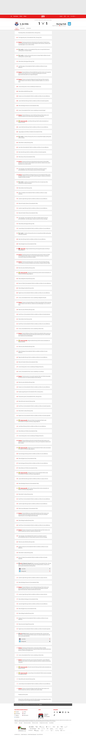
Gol (21, 563)
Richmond (65, 728)
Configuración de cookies (43, 722)
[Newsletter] (65, 16)
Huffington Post (32, 728)
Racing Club (23, 571)
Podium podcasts (36, 730)
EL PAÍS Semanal (51, 728)
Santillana (41, 726)
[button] (22, 730)
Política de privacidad (27, 722)
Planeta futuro (56, 728)
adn (61, 726)
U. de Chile (23, 568)
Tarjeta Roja (22, 248)
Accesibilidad (51, 722)
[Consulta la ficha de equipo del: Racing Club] (20, 571)
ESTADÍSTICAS (28, 28)
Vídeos (25, 16)
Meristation (57, 730)
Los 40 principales (36, 726)
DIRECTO (16, 28)
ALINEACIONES (22, 28)
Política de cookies (35, 722)
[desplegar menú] (11, 16)
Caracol (66, 726)
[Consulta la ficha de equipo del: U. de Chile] (20, 569)
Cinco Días (43, 728)
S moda (47, 730)
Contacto (15, 722)
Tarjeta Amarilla (23, 121)
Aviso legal (20, 722)
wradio (39, 728)
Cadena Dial (47, 728)
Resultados (16, 16)
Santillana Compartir (48, 726)
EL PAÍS (31, 726)
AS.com (58, 726)
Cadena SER (53, 726)
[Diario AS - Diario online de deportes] (43, 16)
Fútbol (21, 16)
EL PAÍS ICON (42, 730)
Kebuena (60, 728)
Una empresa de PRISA (22, 728)
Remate (20, 42)
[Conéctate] (68, 16)
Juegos (61, 16)
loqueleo (52, 730)
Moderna (30, 730)
